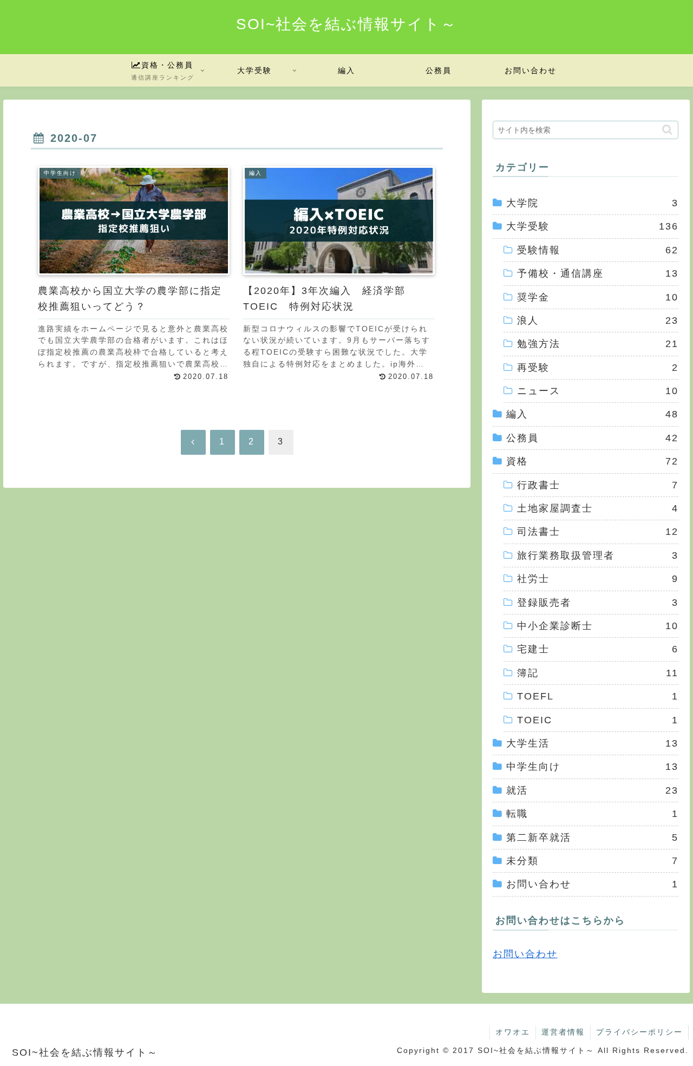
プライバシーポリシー (639, 1032)
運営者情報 (563, 1032)
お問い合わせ (525, 954)
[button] (667, 129)
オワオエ (512, 1032)
